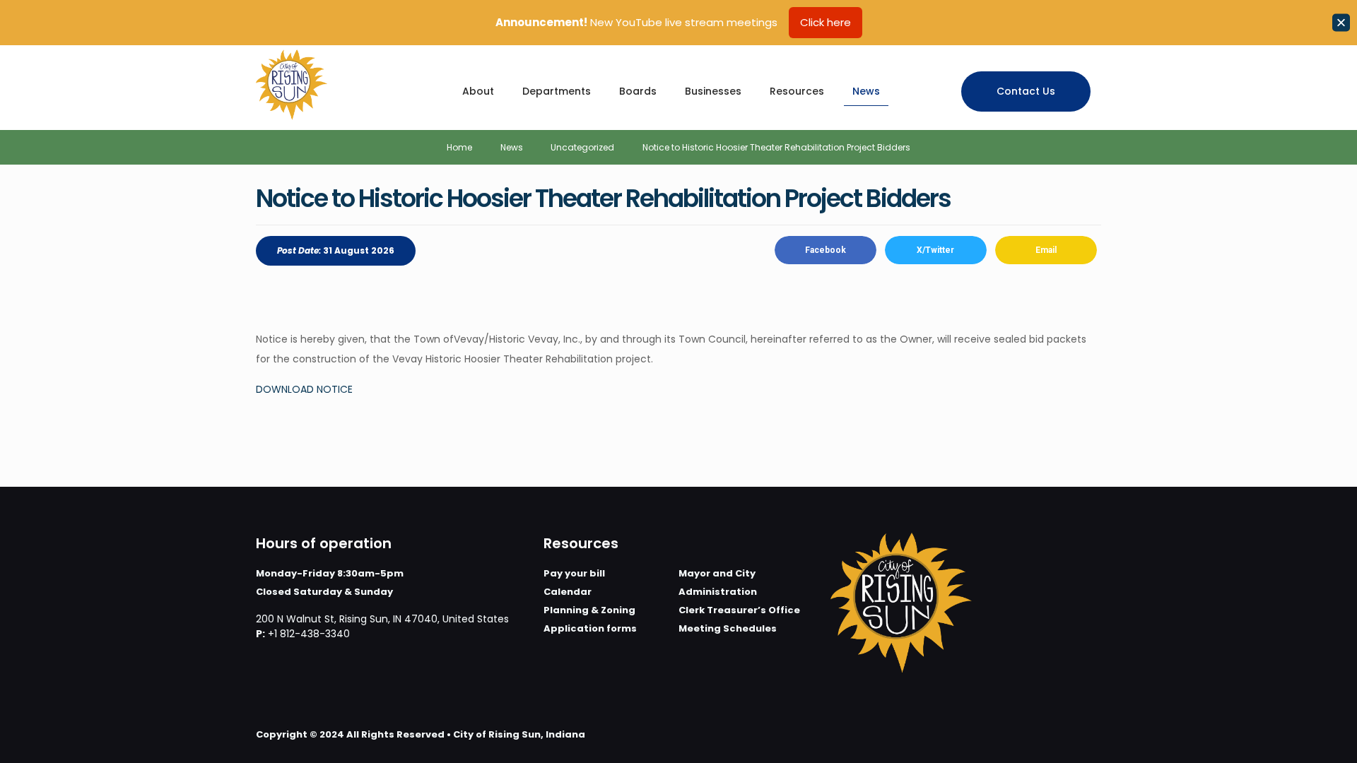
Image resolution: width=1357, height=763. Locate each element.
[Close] (1341, 23)
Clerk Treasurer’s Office (739, 610)
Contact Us (1026, 91)
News (511, 147)
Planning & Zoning (589, 610)
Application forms (590, 628)
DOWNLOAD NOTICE (304, 389)
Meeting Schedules (727, 628)
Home (459, 147)
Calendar (568, 591)
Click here (825, 22)
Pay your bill (574, 573)
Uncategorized (582, 147)
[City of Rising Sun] (291, 84)
